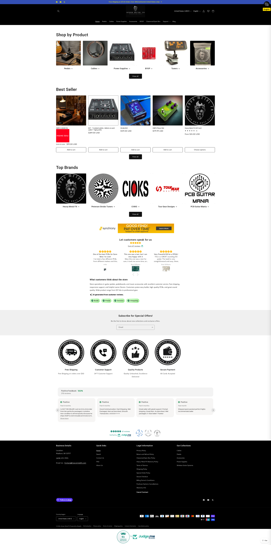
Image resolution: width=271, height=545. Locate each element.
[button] (58, 11)
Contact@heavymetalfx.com (75, 463)
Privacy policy (97, 526)
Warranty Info (141, 488)
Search (98, 454)
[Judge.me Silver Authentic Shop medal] (148, 433)
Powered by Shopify (75, 526)
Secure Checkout (142, 476)
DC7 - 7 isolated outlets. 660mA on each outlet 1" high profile (101, 129)
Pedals (67, 68)
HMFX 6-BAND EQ (62, 128)
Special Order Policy (143, 473)
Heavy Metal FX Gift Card (193, 128)
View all (135, 76)
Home (98, 450)
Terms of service (107, 526)
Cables (94, 68)
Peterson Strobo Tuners (102, 206)
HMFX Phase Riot (158, 128)
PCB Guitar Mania (199, 206)
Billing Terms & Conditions (146, 480)
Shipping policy (118, 526)
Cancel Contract (142, 492)
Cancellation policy (143, 526)
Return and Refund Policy (145, 454)
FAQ (97, 462)
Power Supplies (121, 68)
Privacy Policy (141, 450)
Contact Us (100, 458)
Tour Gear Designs (166, 206)
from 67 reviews (134, 246)
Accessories (201, 68)
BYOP (147, 68)
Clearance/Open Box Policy (146, 458)
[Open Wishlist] (208, 11)
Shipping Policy (142, 469)
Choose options (200, 150)
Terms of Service (142, 465)
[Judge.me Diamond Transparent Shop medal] (139, 433)
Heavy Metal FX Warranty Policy (147, 462)
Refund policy (87, 526)
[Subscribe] (152, 327)
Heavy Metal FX (70, 206)
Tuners (174, 68)
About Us (99, 465)
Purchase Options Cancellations (147, 484)
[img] (135, 243)
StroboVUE (124, 128)
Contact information (130, 526)
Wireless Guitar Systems (185, 465)
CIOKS (134, 206)
